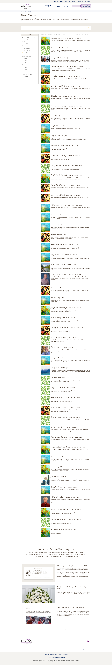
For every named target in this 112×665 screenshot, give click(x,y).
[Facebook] (85, 641)
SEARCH (23, 25)
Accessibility (52, 660)
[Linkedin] (88, 641)
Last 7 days (27, 45)
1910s (25, 60)
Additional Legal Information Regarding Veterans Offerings (62, 661)
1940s (25, 67)
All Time (26, 52)
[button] (48, 6)
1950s (25, 69)
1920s (25, 62)
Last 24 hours (27, 43)
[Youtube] (90, 641)
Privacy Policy (46, 660)
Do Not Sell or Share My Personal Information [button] (55, 657)
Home (22, 11)
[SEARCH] (89, 27)
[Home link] (26, 6)
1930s (25, 65)
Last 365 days (27, 50)
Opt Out (77, 660)
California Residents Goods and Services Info (65, 660)
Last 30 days (27, 48)
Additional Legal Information (43, 661)
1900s (25, 58)
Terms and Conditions (37, 660)
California (26, 76)
